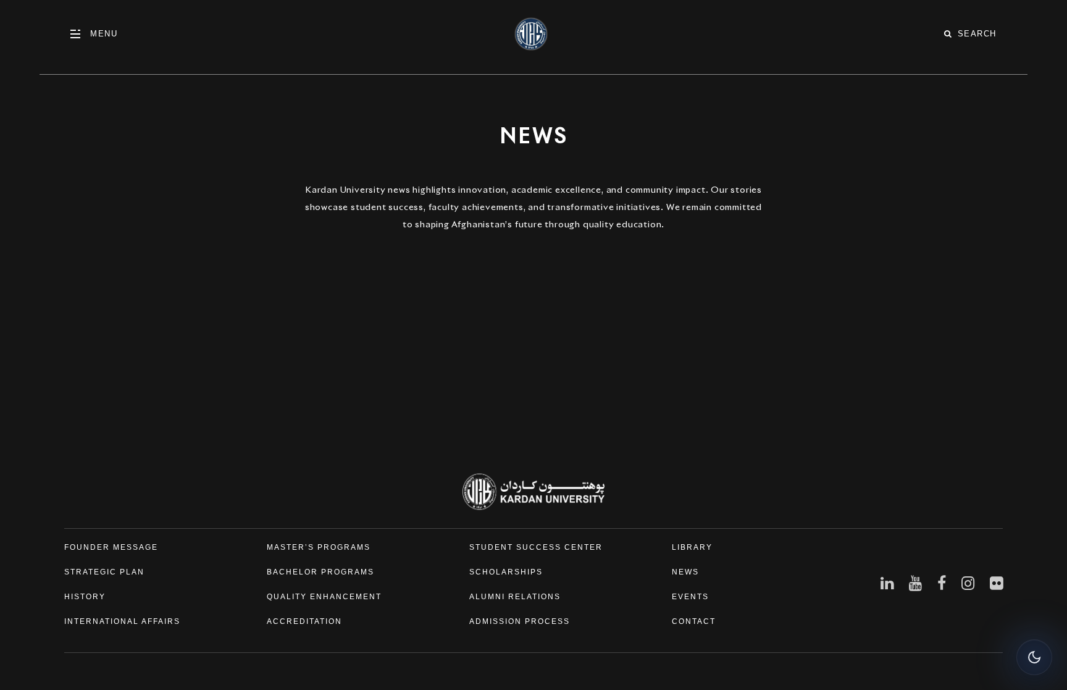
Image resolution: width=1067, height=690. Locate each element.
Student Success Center (536, 547)
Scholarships (506, 572)
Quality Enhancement (324, 596)
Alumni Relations (515, 596)
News (685, 572)
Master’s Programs (318, 547)
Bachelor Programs (320, 572)
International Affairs (122, 621)
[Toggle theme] (1034, 657)
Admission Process (519, 621)
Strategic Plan (104, 572)
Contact (694, 621)
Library (692, 547)
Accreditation (304, 621)
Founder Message (111, 547)
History (85, 596)
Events (690, 596)
